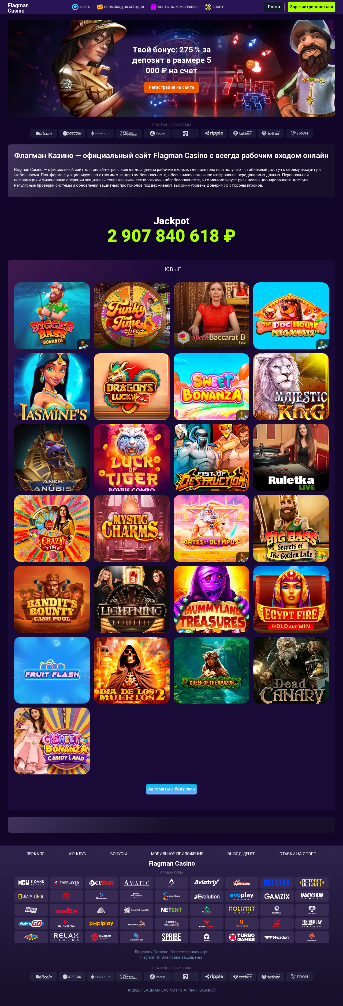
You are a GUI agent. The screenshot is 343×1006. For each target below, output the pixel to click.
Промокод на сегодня (124, 7)
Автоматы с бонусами (171, 789)
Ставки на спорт (297, 854)
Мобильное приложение (177, 854)
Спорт (218, 7)
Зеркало (35, 854)
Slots (85, 7)
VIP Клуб (77, 854)
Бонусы (118, 854)
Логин (273, 6)
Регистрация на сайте (171, 87)
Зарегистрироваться (311, 6)
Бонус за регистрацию (178, 7)
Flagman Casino (18, 7)
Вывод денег (241, 854)
